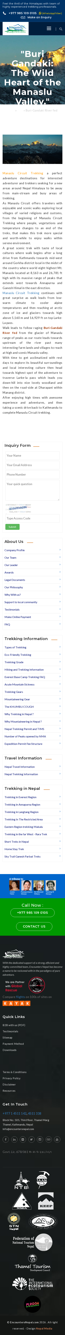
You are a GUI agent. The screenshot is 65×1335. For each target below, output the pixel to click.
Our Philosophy (14, 587)
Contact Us (34, 926)
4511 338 (34, 1113)
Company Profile (15, 550)
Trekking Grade (14, 662)
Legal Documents (15, 579)
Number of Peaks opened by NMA (25, 736)
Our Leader (11, 565)
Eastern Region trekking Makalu (24, 826)
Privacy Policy (11, 1078)
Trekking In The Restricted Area (24, 819)
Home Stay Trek (14, 849)
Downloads (10, 1049)
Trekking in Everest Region (20, 797)
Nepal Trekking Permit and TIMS (24, 728)
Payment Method (13, 1043)
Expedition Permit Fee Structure (23, 743)
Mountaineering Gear (17, 699)
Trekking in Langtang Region (21, 811)
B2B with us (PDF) (14, 1025)
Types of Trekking (15, 647)
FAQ (7, 624)
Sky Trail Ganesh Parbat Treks (23, 856)
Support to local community (21, 602)
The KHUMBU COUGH (19, 706)
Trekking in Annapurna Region (22, 804)
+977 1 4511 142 (15, 1113)
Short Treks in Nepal (17, 841)
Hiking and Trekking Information (24, 669)
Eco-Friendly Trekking (18, 654)
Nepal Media (44, 1328)
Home (11, 110)
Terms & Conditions (15, 1072)
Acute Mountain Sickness (19, 684)
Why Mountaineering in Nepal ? (23, 721)
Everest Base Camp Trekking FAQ (25, 677)
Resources (9, 1090)
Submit (12, 526)
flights (20, 997)
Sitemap (7, 1037)
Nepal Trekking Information (21, 774)
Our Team (10, 557)
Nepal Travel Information (20, 766)
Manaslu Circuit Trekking (21, 293)
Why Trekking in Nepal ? (19, 714)
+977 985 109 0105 (35, 13)
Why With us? (13, 594)
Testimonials (12, 609)
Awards (9, 572)
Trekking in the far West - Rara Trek (26, 834)
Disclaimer (9, 1084)
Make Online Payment (18, 616)
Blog (20, 110)
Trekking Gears (14, 691)
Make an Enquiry (39, 17)
